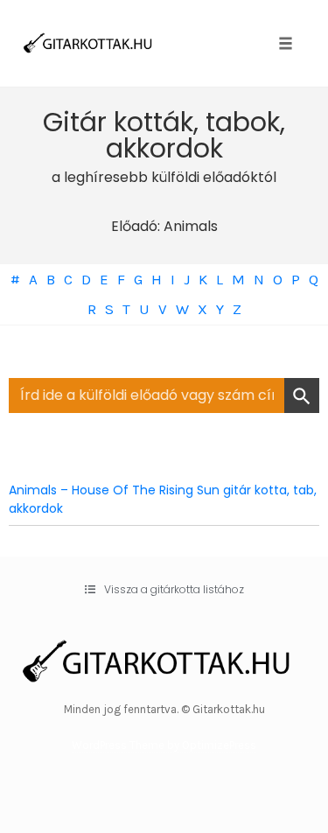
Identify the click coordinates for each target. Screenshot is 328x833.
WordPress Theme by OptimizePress (164, 745)
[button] (164, 590)
